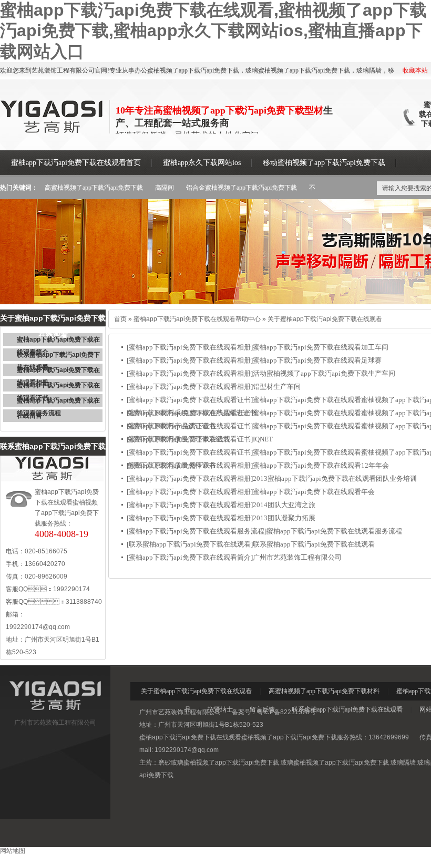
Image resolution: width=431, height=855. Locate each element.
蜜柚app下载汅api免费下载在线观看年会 (314, 492)
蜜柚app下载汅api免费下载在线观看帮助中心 (197, 319)
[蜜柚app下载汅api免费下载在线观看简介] (190, 557)
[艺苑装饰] (55, 712)
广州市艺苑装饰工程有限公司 (297, 557)
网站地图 (12, 850)
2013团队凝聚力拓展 (284, 518)
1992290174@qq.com (38, 627)
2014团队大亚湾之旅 (284, 505)
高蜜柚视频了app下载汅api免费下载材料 (324, 691)
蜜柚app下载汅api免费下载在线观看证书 (58, 387)
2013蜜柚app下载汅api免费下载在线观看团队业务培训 (335, 478)
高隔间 (164, 187)
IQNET (263, 439)
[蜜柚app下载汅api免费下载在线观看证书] (190, 400)
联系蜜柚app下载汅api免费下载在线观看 (58, 356)
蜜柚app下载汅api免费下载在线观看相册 (58, 371)
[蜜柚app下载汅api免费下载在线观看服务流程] (196, 531)
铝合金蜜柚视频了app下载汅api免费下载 (241, 187)
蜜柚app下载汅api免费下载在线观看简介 (58, 341)
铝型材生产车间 (277, 386)
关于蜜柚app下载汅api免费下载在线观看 (325, 319)
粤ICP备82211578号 (286, 712)
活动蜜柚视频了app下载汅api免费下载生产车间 (324, 373)
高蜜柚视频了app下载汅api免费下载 (94, 187)
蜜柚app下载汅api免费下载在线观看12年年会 (321, 465)
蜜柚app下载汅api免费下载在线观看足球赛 (317, 360)
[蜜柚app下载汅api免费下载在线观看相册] (190, 347)
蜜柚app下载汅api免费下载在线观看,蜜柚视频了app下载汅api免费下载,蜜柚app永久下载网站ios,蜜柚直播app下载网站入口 (213, 31)
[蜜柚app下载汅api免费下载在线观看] (52, 131)
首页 (120, 319)
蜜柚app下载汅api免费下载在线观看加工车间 (320, 347)
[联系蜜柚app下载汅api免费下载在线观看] (190, 544)
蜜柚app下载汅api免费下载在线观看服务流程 (58, 402)
